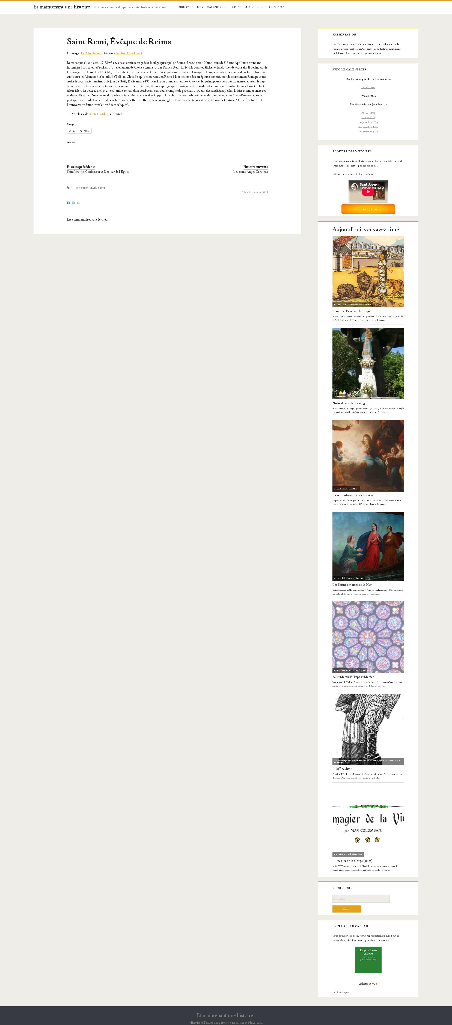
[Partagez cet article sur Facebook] (68, 203)
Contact (276, 7)
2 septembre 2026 (368, 127)
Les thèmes (241, 7)
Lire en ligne (342, 992)
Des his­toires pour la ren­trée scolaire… (368, 79)
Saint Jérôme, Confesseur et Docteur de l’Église (98, 172)
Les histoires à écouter (368, 209)
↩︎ (122, 114)
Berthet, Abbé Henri (128, 53)
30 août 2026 (368, 113)
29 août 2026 (368, 96)
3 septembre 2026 (368, 131)
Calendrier (217, 7)
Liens (261, 7)
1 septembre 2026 (368, 122)
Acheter (363, 983)
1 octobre (80, 188)
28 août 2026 (368, 87)
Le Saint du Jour (91, 53)
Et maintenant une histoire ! (63, 7)
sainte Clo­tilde (98, 114)
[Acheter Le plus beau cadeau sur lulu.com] (368, 960)
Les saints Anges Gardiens (250, 172)
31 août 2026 (368, 117)
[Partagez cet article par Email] (78, 203)
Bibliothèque (189, 7)
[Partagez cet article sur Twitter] (73, 203)
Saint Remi (99, 188)
